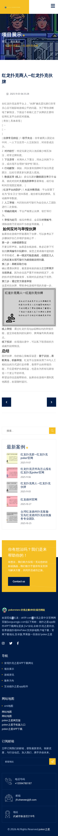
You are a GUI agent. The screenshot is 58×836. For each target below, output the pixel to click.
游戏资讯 (9, 674)
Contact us (19, 581)
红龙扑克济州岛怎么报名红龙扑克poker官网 (36, 470)
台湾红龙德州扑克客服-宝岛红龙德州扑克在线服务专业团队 (36, 515)
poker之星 (44, 829)
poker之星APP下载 (12, 728)
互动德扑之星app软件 (16, 686)
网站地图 (7, 711)
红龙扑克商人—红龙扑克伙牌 (36, 485)
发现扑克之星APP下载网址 (18, 663)
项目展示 (15, 41)
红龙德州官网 (29, 499)
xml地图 (8, 705)
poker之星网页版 (11, 720)
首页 (4, 41)
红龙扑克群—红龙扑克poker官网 (34, 456)
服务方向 (9, 680)
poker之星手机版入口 (14, 724)
